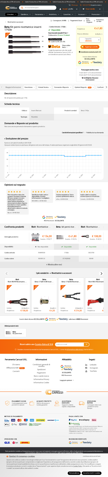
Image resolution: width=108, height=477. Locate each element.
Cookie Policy (77, 466)
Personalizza (74, 473)
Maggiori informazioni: (13, 87)
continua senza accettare (91, 456)
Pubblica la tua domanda (95, 133)
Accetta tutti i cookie (91, 473)
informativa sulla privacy (75, 350)
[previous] (1, 87)
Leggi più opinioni (66, 380)
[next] (106, 87)
